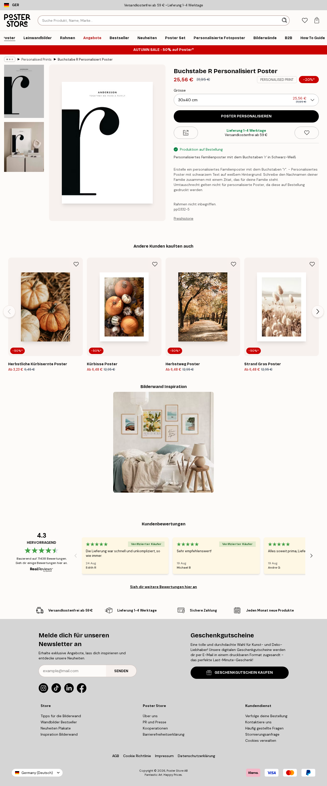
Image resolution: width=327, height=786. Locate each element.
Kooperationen (155, 728)
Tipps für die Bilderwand (61, 716)
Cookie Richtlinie (137, 756)
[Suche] (285, 20)
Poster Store (175, 770)
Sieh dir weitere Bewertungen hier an (163, 586)
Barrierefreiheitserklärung (163, 734)
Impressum (164, 756)
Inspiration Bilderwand (59, 734)
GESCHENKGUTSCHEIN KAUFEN (244, 672)
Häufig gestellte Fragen (264, 728)
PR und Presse (154, 722)
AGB (115, 756)
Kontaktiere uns (258, 722)
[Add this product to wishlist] (307, 133)
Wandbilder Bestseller (59, 722)
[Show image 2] (24, 147)
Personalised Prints (36, 59)
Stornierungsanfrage (262, 734)
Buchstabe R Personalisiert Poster (85, 59)
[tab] (305, 20)
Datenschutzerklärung (196, 756)
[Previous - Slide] (9, 311)
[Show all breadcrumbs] (9, 59)
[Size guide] (186, 133)
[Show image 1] (24, 91)
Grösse (180, 90)
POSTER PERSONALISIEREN (246, 116)
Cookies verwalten (260, 740)
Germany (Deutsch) (37, 773)
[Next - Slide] (318, 311)
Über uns (150, 716)
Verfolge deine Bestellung (266, 716)
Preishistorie (183, 218)
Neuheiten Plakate (56, 728)
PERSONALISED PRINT (277, 80)
